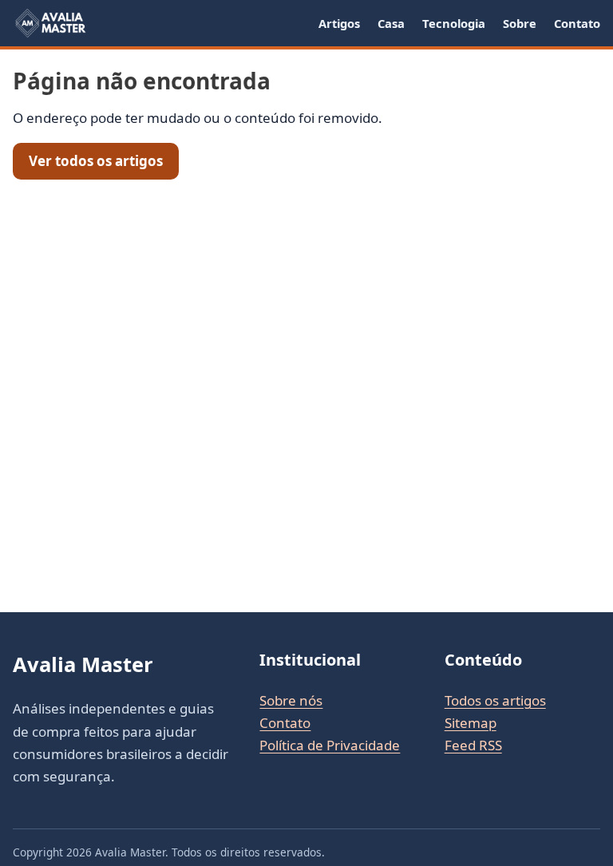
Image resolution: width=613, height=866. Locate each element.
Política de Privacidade (329, 745)
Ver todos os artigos (96, 161)
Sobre (519, 23)
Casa (391, 23)
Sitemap (470, 723)
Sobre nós (290, 700)
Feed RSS (473, 745)
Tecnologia (453, 23)
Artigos (339, 23)
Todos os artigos (495, 700)
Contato (577, 23)
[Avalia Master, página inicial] (49, 23)
